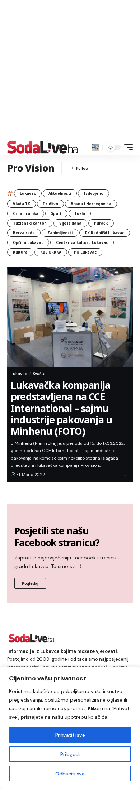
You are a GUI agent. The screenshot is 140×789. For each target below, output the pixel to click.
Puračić (101, 223)
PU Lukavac (85, 252)
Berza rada (24, 232)
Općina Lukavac (28, 242)
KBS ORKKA (50, 252)
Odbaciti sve (69, 773)
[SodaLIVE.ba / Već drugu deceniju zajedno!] (42, 147)
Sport (56, 213)
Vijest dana (70, 223)
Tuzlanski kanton (30, 223)
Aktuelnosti (59, 193)
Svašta (39, 373)
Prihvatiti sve (70, 735)
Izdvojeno (93, 193)
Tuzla (79, 213)
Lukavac (28, 193)
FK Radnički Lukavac (104, 232)
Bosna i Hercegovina (91, 203)
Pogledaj (30, 583)
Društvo (50, 203)
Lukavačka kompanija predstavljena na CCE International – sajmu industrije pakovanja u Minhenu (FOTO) (61, 408)
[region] (70, 728)
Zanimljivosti (60, 232)
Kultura (20, 252)
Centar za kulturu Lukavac (82, 242)
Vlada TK (21, 203)
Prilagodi (69, 754)
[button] (95, 147)
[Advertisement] (70, 70)
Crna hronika (25, 213)
